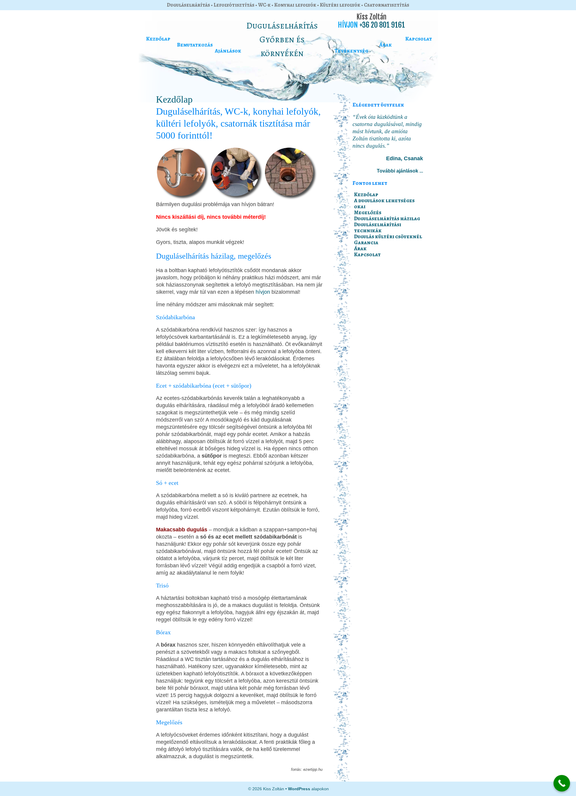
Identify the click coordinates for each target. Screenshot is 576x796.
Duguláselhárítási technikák (377, 227)
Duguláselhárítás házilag (387, 218)
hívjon (263, 292)
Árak (385, 44)
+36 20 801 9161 (382, 24)
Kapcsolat (418, 38)
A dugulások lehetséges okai (384, 203)
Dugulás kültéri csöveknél (388, 236)
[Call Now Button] (562, 783)
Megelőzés (367, 212)
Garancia (366, 242)
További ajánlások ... (400, 170)
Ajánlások (228, 50)
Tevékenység (351, 50)
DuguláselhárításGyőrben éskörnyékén (282, 39)
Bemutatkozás (195, 44)
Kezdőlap (158, 38)
